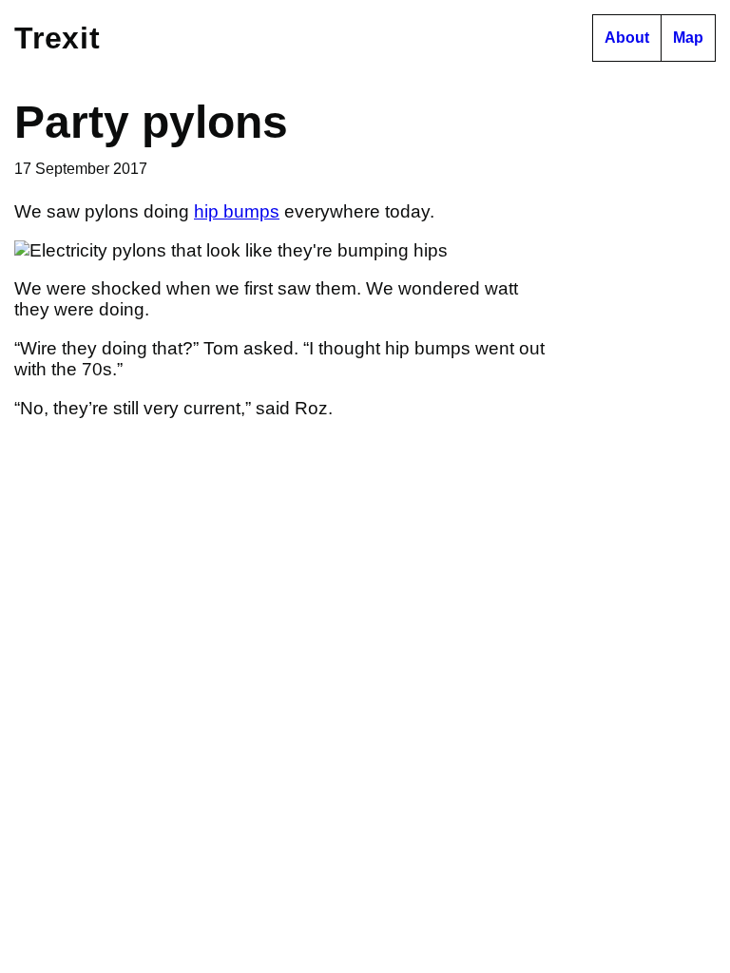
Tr (57, 38)
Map (688, 37)
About (627, 37)
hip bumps (236, 211)
